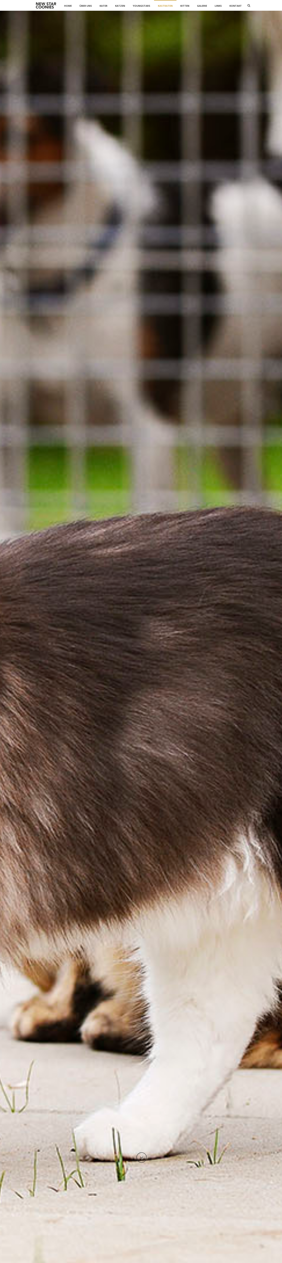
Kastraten (165, 5)
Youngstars (141, 5)
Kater (103, 5)
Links (218, 5)
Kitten (184, 5)
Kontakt (235, 5)
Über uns (85, 5)
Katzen (120, 5)
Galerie (202, 5)
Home (68, 5)
